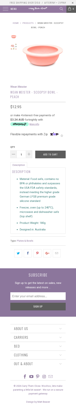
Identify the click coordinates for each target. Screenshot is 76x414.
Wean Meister (18, 86)
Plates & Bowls (25, 240)
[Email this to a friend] (57, 253)
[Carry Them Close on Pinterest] (38, 377)
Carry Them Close (31, 386)
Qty (12, 147)
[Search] (61, 9)
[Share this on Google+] (47, 253)
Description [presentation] (19, 165)
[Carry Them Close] (38, 9)
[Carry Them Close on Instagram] (44, 377)
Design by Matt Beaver (38, 401)
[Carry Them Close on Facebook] (25, 377)
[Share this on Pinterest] (37, 253)
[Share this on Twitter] (18, 253)
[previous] (23, 56)
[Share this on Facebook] (28, 253)
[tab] (18, 164)
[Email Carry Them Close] (50, 377)
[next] (62, 56)
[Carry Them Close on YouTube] (31, 377)
